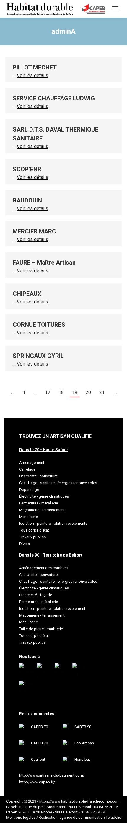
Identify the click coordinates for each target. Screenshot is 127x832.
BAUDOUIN (27, 200)
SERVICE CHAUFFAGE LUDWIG (54, 98)
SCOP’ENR (27, 169)
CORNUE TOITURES (39, 324)
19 (74, 392)
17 (47, 392)
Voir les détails (32, 75)
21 (102, 392)
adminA (63, 31)
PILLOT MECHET (35, 67)
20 (88, 392)
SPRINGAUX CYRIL (38, 355)
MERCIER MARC (34, 231)
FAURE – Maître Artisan (44, 262)
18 (61, 392)
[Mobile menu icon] (115, 9)
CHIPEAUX (27, 293)
